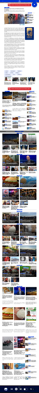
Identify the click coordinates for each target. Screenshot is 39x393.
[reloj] (26, 338)
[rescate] (28, 116)
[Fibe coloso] (28, 124)
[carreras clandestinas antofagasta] (26, 23)
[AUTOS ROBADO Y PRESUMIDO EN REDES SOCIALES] (3, 118)
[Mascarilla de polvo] (28, 109)
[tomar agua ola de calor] (3, 125)
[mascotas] (28, 93)
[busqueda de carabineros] (26, 20)
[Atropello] (26, 18)
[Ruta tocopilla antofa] (26, 355)
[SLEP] (26, 349)
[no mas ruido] (28, 120)
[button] (6, 71)
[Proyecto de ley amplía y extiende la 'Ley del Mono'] (26, 366)
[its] (26, 378)
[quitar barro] (26, 344)
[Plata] (28, 128)
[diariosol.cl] (2, 1)
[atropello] (28, 101)
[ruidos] (26, 361)
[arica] (26, 372)
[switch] (26, 389)
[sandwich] (28, 105)
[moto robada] (26, 15)
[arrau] (28, 97)
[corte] (3, 128)
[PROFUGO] (28, 112)
